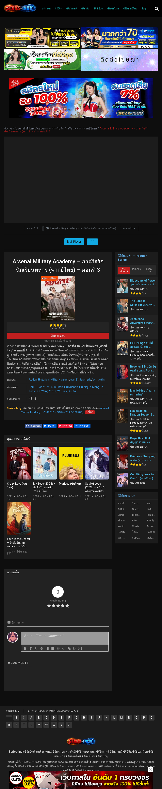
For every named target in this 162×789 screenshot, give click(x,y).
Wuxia (135, 526)
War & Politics (123, 537)
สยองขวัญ (123, 509)
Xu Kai (72, 391)
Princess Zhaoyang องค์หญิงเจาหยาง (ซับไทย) (142, 458)
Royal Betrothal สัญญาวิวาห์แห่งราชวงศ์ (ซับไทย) (140, 440)
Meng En (97, 387)
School (151, 531)
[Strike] (41, 648)
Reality (121, 531)
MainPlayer (74, 241)
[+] (80, 648)
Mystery (144, 327)
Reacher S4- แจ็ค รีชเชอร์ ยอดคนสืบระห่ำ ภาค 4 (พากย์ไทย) (143, 368)
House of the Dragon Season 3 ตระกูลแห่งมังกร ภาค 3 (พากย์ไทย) (142, 413)
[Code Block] (64, 648)
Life (134, 520)
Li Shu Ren (56, 387)
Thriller (121, 520)
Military (55, 379)
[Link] (69, 648)
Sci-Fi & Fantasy (138, 509)
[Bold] (25, 648)
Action (33, 379)
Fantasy (151, 514)
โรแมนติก (98, 379)
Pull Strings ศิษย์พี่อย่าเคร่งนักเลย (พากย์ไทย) (141, 345)
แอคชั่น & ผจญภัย (80, 379)
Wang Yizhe (48, 391)
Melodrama (152, 537)
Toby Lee (34, 391)
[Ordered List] (47, 648)
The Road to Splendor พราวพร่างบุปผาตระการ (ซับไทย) (143, 303)
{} (74, 648)
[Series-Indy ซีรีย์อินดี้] (20, 12)
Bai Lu (32, 387)
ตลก (142, 355)
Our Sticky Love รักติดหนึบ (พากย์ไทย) (142, 476)
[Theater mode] (92, 241)
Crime (143, 375)
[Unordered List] (53, 648)
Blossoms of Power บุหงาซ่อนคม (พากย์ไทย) (143, 282)
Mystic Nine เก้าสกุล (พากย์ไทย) (142, 392)
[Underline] (36, 648)
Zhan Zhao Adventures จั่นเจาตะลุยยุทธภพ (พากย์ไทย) (142, 321)
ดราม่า (65, 379)
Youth (121, 526)
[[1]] (9, 716)
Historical (44, 379)
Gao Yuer (43, 387)
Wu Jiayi (62, 391)
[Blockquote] (58, 648)
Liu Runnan (71, 387)
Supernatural (138, 537)
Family (150, 520)
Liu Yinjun (85, 387)
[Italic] (30, 648)
